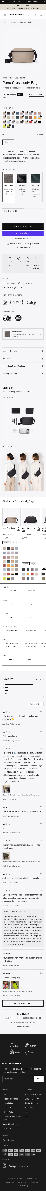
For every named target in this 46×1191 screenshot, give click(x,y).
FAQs (4, 1094)
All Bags (13, 22)
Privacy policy (11, 1182)
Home (4, 22)
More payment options (23, 238)
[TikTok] (8, 1141)
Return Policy (7, 1103)
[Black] (8, 113)
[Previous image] (5, 72)
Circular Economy (32, 1099)
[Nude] (4, 549)
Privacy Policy (7, 1112)
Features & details (9, 351)
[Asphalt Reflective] (43, 574)
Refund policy (35, 1182)
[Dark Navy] (13, 126)
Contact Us (6, 1128)
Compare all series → (11, 211)
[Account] (35, 14)
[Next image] (41, 72)
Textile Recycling (31, 1103)
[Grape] (32, 570)
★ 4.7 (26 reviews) (36, 94)
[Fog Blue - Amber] (12, 565)
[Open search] (29, 14)
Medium (8, 142)
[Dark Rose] (35, 113)
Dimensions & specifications (13, 366)
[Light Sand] (17, 122)
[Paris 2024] (39, 122)
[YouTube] (12, 1141)
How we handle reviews (23, 1027)
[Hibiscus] (30, 117)
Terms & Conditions (10, 1124)
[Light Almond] (4, 574)
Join (38, 1079)
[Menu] (5, 14)
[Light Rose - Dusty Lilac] (8, 553)
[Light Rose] (12, 553)
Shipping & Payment (10, 1099)
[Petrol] (17, 113)
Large (13, 543)
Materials (6, 359)
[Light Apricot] (13, 117)
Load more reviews (23, 1003)
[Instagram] (3, 1141)
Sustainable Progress (33, 1094)
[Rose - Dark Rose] (39, 113)
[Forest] (28, 570)
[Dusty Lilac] (16, 553)
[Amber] (35, 117)
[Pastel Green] (8, 117)
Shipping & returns (9, 373)
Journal (28, 1112)
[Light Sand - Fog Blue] (8, 570)
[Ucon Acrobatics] (17, 14)
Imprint (28, 1116)
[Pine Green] (26, 117)
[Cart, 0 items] (41, 14)
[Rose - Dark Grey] (12, 549)
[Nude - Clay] (12, 561)
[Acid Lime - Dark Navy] (8, 578)
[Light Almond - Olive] (12, 574)
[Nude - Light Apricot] (12, 557)
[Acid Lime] (4, 578)
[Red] (8, 574)
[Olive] (16, 570)
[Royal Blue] (4, 553)
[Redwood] (16, 565)
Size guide (40, 134)
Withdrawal (6, 1107)
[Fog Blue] (4, 570)
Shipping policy (23, 1186)
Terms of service (23, 1182)
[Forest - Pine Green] (17, 117)
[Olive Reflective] (43, 578)
